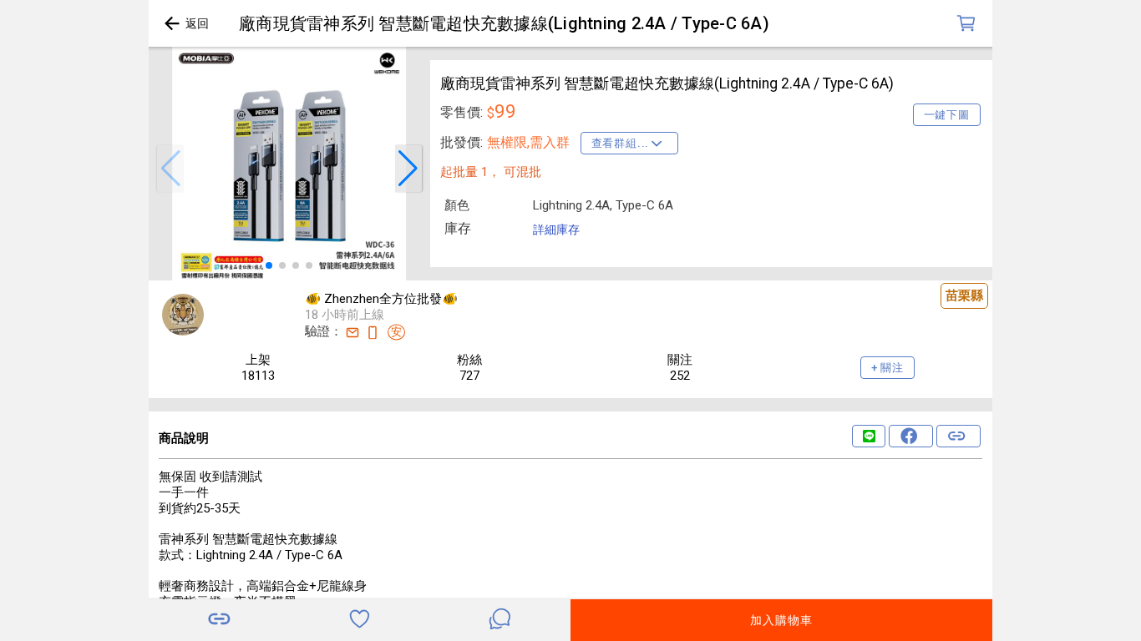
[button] (170, 168)
